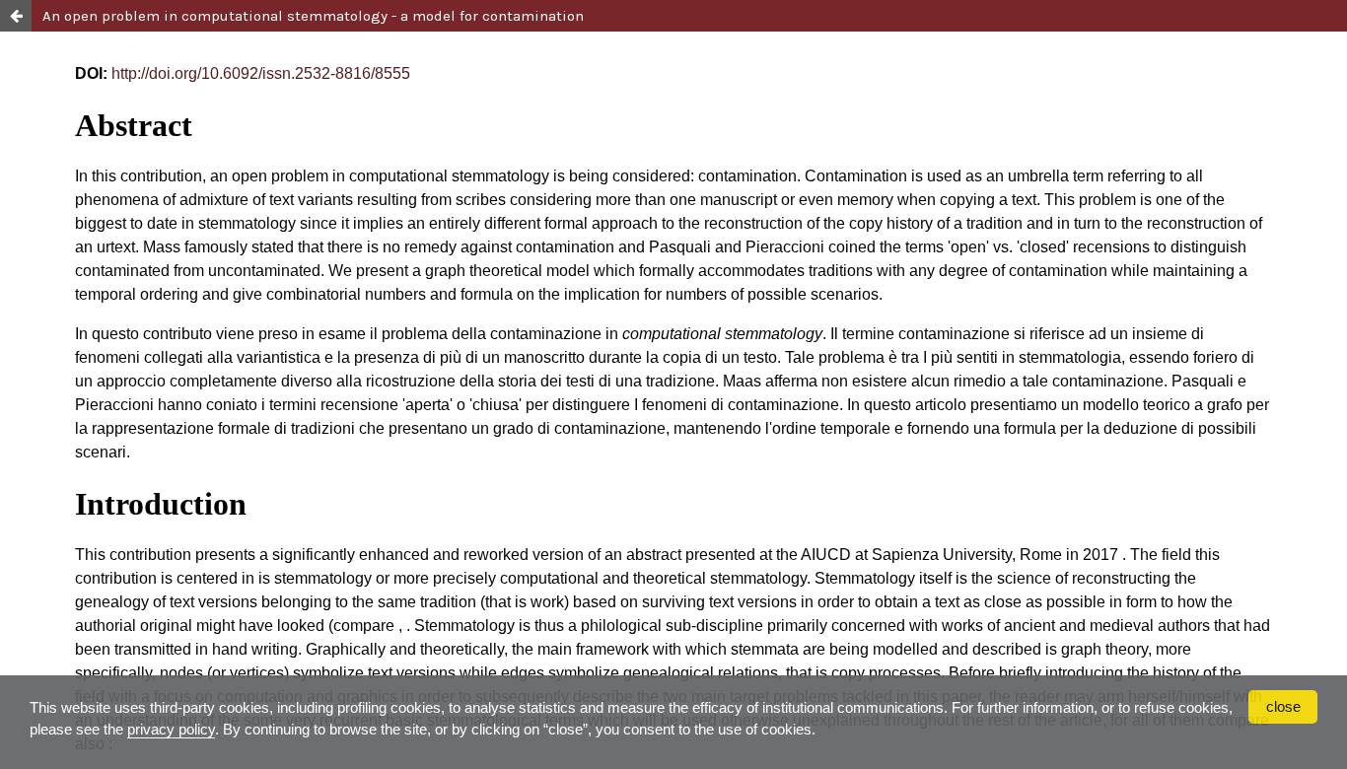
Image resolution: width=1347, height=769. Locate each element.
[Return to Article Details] (16, 16)
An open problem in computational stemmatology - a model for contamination (313, 16)
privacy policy (171, 729)
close (1283, 706)
